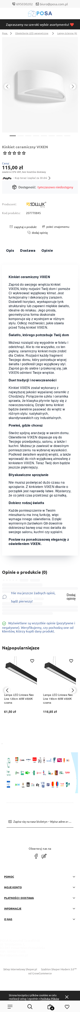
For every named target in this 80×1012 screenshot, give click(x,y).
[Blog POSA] (44, 856)
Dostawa (27, 250)
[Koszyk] (50, 1006)
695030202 (24, 4)
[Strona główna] (40, 14)
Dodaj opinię (71, 596)
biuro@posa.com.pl (54, 4)
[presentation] (7, 86)
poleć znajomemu (57, 226)
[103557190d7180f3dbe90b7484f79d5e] (40, 85)
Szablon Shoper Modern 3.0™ (59, 969)
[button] (13, 135)
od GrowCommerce (40, 973)
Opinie (47, 250)
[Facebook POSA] (36, 856)
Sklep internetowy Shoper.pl (20, 969)
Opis (10, 250)
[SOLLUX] (36, 205)
